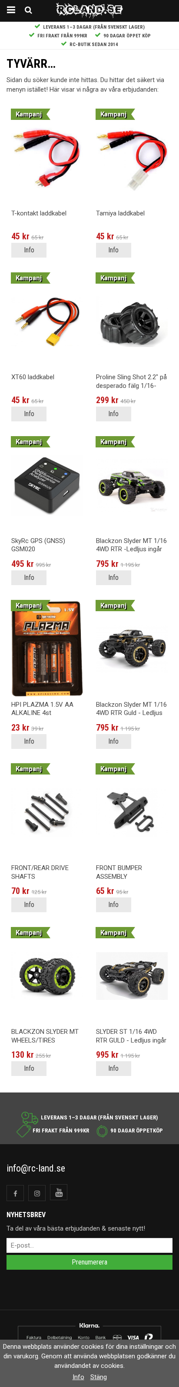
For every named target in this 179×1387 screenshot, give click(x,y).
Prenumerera (89, 1262)
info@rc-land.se (36, 1168)
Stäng (98, 1377)
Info (29, 250)
